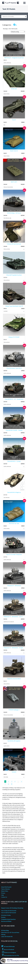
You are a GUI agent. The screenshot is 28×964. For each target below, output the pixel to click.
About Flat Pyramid (6, 887)
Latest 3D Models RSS (7, 936)
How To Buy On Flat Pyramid (8, 910)
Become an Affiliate (6, 921)
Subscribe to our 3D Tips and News (10, 932)
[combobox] (14, 16)
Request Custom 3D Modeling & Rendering (12, 908)
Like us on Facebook (8, 949)
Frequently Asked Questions (8, 919)
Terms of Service (5, 889)
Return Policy (4, 891)
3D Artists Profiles (6, 915)
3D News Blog (5, 930)
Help (2, 895)
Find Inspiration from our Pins (11, 955)
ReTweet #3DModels (9, 946)
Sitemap (3, 934)
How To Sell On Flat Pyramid (8, 912)
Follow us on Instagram (10, 952)
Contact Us (4, 897)
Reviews (3, 917)
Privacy (3, 893)
